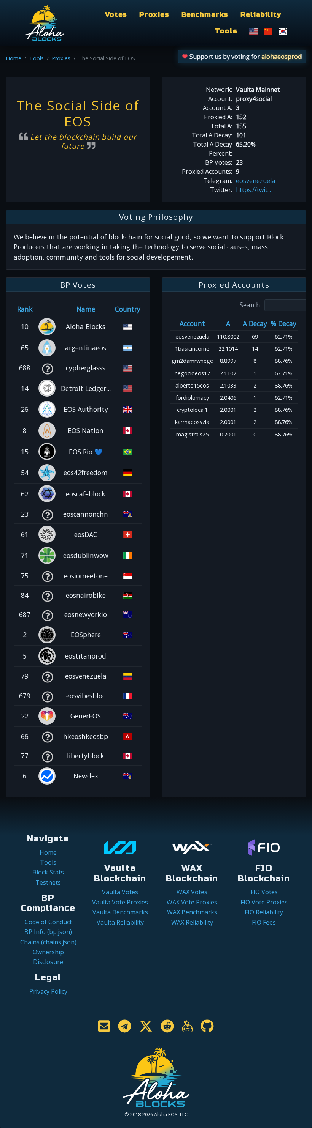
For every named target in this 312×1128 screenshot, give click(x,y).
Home (13, 58)
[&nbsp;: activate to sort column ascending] (47, 309)
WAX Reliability (192, 922)
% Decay (283, 323)
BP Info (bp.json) (48, 932)
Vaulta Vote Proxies (120, 902)
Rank (25, 309)
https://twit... (253, 190)
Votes (116, 15)
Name (85, 309)
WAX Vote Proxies (192, 902)
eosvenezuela (255, 180)
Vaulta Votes (120, 892)
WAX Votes (192, 892)
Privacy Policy (48, 991)
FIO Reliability (264, 912)
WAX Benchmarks (192, 912)
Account (192, 323)
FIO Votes (264, 892)
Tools (226, 31)
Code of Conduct (48, 922)
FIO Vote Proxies (264, 902)
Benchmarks (205, 15)
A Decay (255, 323)
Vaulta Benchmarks (120, 912)
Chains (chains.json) (48, 942)
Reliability (260, 15)
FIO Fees (264, 922)
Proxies (154, 15)
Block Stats (48, 872)
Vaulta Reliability (120, 922)
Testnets (48, 882)
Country (127, 309)
